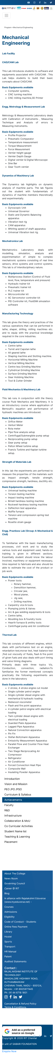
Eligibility (9, 916)
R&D (7, 810)
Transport (9, 946)
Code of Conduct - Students (20, 921)
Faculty (8, 805)
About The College (14, 873)
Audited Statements (15, 961)
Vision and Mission (15, 784)
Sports (8, 941)
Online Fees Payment (15, 926)
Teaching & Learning (17, 836)
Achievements (13, 799)
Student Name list (15, 831)
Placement (10, 841)
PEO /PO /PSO (13, 789)
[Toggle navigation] (6, 15)
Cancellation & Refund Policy (20, 1003)
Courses (8, 906)
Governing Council (14, 883)
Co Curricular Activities (18, 826)
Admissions (10, 911)
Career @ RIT (11, 888)
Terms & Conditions (15, 1007)
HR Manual (10, 951)
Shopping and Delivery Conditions (23, 1010)
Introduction (12, 778)
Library (8, 931)
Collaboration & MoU (17, 820)
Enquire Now (9, 1051)
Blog (6, 893)
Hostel (8, 936)
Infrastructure (13, 815)
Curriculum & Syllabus (17, 794)
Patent (8, 956)
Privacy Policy (12, 1014)
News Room (11, 878)
